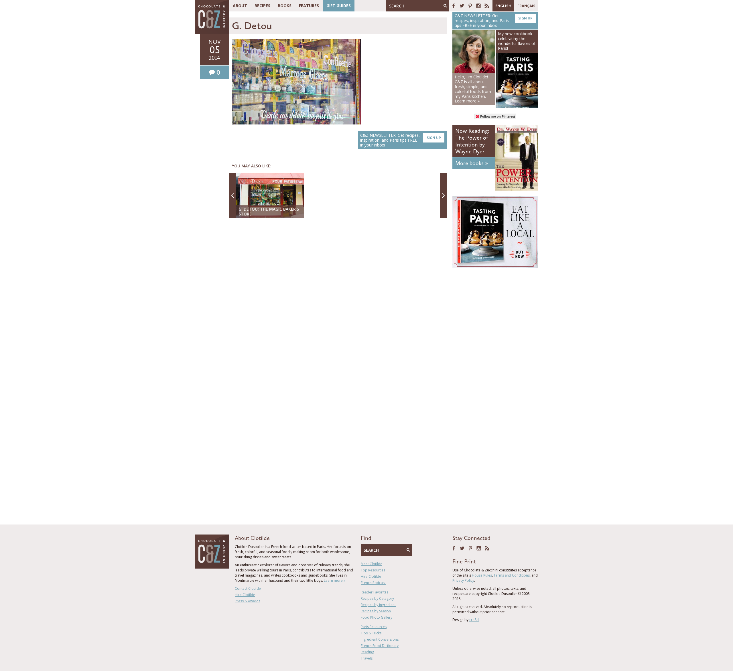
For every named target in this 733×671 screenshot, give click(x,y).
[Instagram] (478, 6)
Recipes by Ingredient (378, 604)
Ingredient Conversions (380, 639)
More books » (471, 163)
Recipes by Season (376, 611)
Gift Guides (338, 5)
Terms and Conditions (512, 575)
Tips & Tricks (371, 633)
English (503, 5)
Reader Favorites (374, 592)
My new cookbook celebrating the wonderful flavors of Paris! (516, 41)
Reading (367, 652)
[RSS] (487, 6)
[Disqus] (339, 296)
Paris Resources (374, 626)
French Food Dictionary (380, 645)
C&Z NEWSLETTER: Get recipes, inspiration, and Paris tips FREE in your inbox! (400, 140)
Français (526, 5)
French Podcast (373, 582)
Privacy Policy (463, 580)
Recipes (262, 5)
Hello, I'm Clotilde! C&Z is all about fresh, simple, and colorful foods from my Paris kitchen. (473, 89)
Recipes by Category (377, 598)
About (240, 5)
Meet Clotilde (371, 563)
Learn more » (334, 580)
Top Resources (373, 570)
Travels (367, 658)
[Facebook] (454, 6)
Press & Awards (247, 601)
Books (284, 5)
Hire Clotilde (245, 594)
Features (309, 5)
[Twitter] (462, 6)
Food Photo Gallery (376, 617)
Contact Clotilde (248, 588)
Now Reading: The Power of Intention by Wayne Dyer (472, 141)
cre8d (474, 619)
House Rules (482, 575)
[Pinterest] (470, 6)
